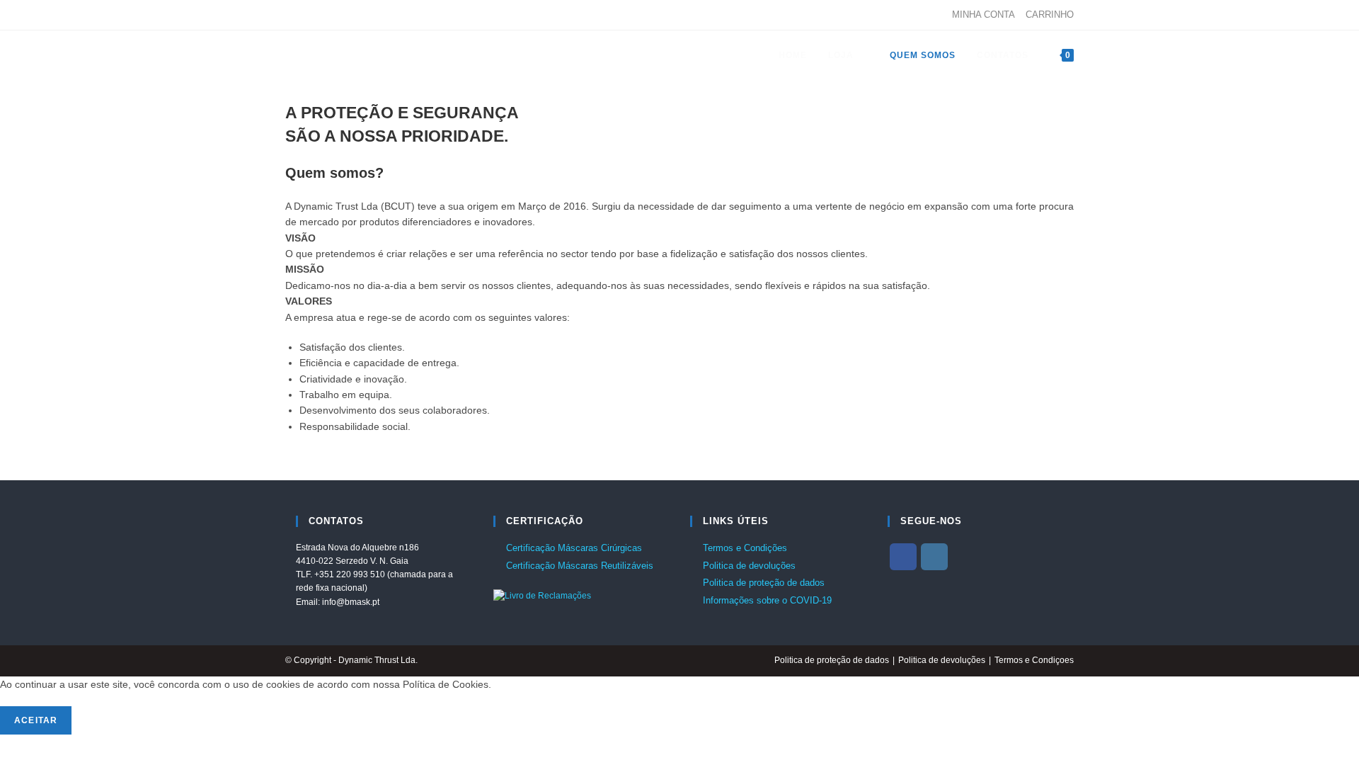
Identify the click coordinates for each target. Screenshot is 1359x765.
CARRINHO (1050, 14)
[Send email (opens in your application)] (322, 15)
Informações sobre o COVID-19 (767, 600)
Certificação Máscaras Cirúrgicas (574, 548)
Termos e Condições (745, 548)
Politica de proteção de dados (764, 582)
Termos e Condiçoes (1034, 660)
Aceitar (35, 720)
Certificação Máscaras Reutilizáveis (579, 565)
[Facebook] (291, 15)
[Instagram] (305, 15)
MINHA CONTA (983, 14)
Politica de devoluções (749, 565)
